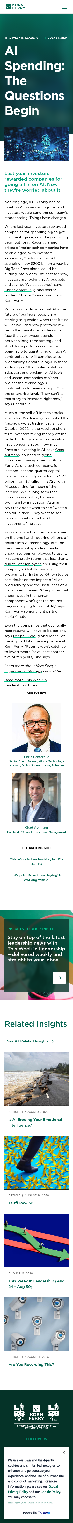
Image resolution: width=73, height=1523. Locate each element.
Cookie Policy (50, 1491)
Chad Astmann (36, 827)
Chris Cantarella (18, 290)
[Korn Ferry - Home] (15, 7)
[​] (59, 978)
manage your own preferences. (30, 1502)
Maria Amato (15, 617)
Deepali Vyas (24, 636)
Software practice (43, 295)
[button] (64, 7)
